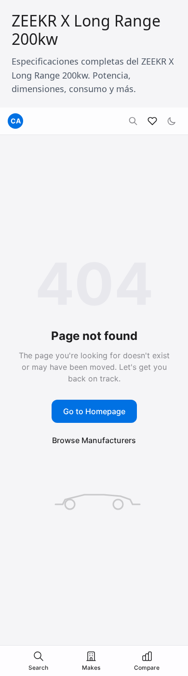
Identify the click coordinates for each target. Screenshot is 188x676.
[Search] (133, 121)
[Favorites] (152, 121)
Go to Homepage (94, 411)
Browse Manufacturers (94, 440)
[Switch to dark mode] (171, 121)
